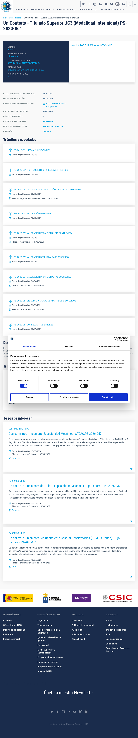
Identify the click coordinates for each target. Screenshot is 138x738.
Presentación (20, 10)
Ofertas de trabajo (16, 18)
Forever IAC (43, 645)
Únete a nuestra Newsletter (69, 692)
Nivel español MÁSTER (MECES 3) (24, 63)
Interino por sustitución (53, 126)
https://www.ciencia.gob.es (18, 598)
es (123, 4)
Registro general (11, 639)
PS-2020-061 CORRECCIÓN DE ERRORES (33, 324)
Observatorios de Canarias (41, 10)
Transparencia (44, 625)
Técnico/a (13, 56)
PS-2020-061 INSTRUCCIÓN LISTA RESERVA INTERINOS (40, 170)
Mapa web (77, 620)
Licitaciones (112, 625)
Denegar (30, 397)
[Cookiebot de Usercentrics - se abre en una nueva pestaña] (116, 339)
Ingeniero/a (48, 121)
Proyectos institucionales (50, 657)
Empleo (109, 620)
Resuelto (12, 50)
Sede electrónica (114, 639)
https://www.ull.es (81, 598)
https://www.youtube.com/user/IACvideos (106, 4)
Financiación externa (47, 662)
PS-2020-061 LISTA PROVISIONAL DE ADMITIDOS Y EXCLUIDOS (44, 300)
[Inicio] (6, 6)
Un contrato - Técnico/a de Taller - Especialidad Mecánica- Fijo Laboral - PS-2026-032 (64, 486)
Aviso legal (77, 630)
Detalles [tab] (69, 346)
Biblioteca (8, 634)
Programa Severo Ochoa (49, 666)
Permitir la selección (69, 397)
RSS (108, 634)
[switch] (54, 386)
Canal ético (111, 643)
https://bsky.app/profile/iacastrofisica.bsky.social (112, 4)
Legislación (43, 620)
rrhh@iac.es (51, 106)
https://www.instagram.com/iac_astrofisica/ (95, 4)
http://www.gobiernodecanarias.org (51, 598)
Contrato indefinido (19, 429)
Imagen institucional (116, 630)
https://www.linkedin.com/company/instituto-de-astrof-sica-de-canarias (100, 4)
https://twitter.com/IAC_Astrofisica (83, 4)
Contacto (7, 620)
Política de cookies (81, 634)
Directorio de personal (14, 630)
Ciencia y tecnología (65, 10)
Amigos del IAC (45, 671)
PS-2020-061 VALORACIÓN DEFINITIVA (32, 213)
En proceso (17, 458)
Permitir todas (108, 397)
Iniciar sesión (129, 4)
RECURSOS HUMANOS (56, 104)
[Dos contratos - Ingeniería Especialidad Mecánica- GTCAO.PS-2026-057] (131, 468)
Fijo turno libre (17, 481)
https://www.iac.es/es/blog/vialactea (117, 4)
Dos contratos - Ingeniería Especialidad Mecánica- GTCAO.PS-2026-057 (55, 434)
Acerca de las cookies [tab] (109, 346)
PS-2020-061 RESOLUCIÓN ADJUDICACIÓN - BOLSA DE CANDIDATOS (47, 189)
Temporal (47, 131)
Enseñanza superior (86, 10)
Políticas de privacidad (83, 625)
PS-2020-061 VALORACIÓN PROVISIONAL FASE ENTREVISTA (43, 233)
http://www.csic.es (117, 598)
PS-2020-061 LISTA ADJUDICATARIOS (32, 150)
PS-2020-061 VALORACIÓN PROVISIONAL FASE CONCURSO (42, 277)
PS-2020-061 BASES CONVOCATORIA (94, 45)
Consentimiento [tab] (28, 346)
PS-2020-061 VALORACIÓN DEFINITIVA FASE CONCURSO (41, 257)
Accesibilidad (78, 639)
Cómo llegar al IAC (12, 625)
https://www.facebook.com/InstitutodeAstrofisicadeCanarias (89, 4)
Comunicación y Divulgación (110, 10)
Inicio (5, 18)
